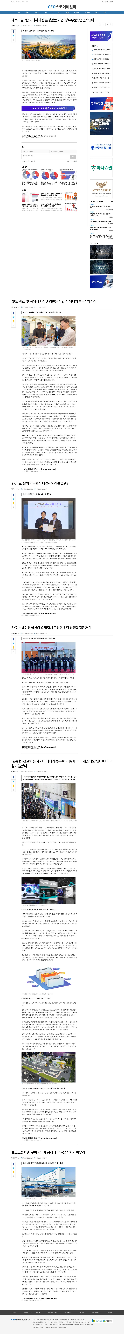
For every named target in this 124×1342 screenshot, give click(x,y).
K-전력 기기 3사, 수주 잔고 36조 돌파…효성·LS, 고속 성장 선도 (102, 49)
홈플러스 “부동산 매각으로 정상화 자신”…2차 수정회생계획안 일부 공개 (102, 59)
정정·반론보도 (95, 1312)
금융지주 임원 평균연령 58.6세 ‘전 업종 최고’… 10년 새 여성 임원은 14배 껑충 (30, 206)
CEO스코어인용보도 (96, 201)
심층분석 (27, 13)
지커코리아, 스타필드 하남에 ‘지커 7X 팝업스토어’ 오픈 (102, 83)
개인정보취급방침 (52, 1312)
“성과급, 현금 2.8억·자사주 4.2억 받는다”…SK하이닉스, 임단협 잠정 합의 (102, 92)
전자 (45, 13)
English (18, 2)
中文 (27, 2)
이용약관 (38, 1312)
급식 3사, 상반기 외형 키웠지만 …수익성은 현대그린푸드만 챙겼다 (102, 68)
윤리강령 (82, 1312)
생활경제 (76, 13)
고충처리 (109, 1312)
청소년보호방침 (68, 1312)
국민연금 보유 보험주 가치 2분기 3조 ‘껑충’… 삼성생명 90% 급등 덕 (51, 205)
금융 (59, 13)
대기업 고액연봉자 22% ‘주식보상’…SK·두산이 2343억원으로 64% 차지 (30, 184)
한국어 (12, 2)
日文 (23, 2)
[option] (101, 123)
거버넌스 (37, 13)
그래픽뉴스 (87, 13)
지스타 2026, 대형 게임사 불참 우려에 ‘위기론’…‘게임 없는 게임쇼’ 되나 (102, 87)
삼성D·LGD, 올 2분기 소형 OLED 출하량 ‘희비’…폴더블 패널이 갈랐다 (102, 73)
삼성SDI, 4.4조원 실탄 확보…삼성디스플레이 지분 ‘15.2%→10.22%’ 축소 (102, 78)
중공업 (67, 13)
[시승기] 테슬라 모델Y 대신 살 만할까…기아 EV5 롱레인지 (102, 54)
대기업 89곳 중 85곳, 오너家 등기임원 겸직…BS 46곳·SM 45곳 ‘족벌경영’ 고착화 (68, 184)
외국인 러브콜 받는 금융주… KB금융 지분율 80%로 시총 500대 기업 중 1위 (51, 194)
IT (52, 13)
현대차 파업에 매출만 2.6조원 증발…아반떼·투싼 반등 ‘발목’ (102, 64)
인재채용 (26, 1312)
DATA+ (97, 13)
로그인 (111, 2)
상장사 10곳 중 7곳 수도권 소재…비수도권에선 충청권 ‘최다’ (49, 183)
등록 (73, 157)
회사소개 (13, 1312)
